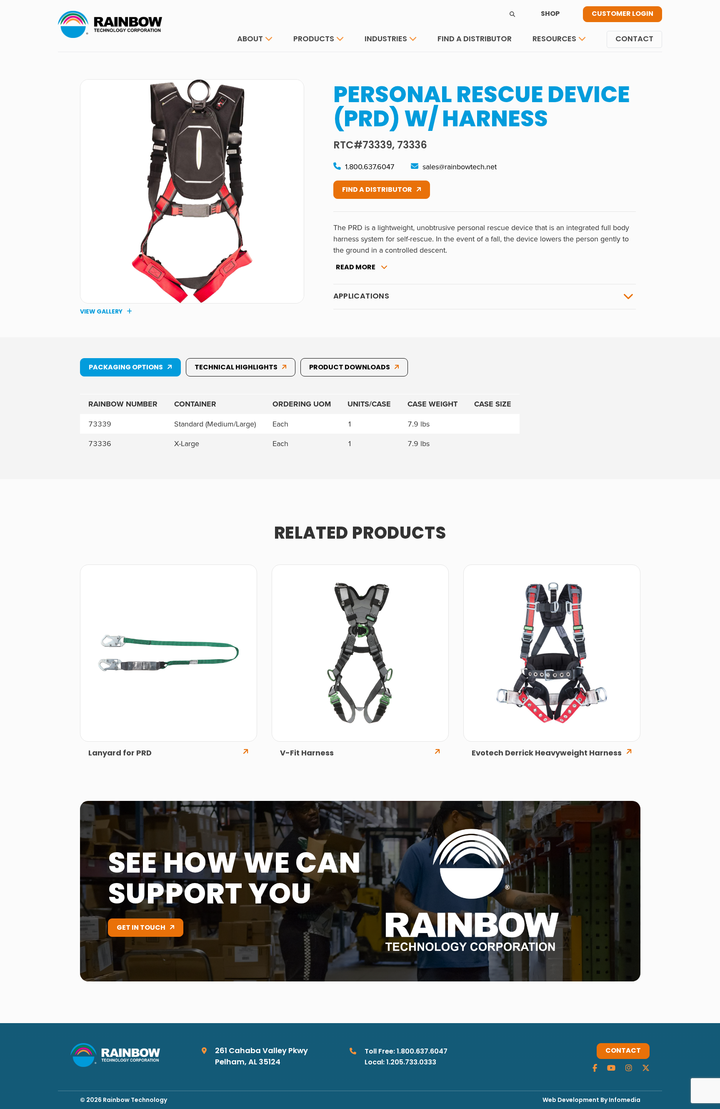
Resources (554, 39)
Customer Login (622, 14)
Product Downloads (349, 368)
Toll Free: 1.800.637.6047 (406, 1051)
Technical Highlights (236, 368)
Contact (634, 39)
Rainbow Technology (135, 1100)
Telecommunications (410, 64)
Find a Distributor (475, 39)
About (250, 39)
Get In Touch (141, 928)
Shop (550, 14)
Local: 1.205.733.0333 (400, 1062)
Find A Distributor (377, 190)
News (549, 64)
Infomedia (624, 1100)
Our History (266, 64)
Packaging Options (126, 368)
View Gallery (101, 312)
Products (313, 39)
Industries (386, 39)
